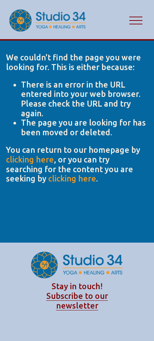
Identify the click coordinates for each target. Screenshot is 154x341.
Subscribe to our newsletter (77, 300)
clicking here (30, 159)
